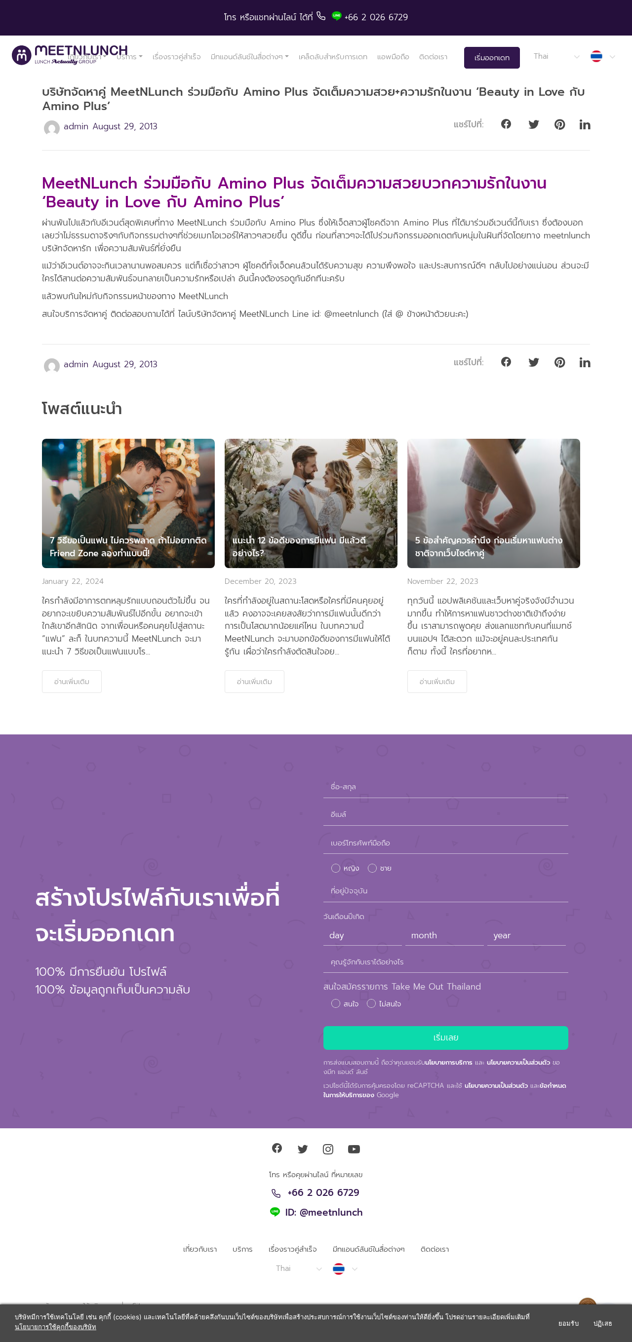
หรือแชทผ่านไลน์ (270, 17)
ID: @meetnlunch (324, 1213)
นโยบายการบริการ (449, 1062)
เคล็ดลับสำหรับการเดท (333, 56)
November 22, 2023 (442, 581)
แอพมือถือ (393, 56)
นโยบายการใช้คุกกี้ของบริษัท (55, 1327)
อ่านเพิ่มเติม (71, 681)
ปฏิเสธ (602, 1323)
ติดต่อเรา (433, 56)
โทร (232, 17)
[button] (556, 56)
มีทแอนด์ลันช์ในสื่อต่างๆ (247, 56)
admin (76, 126)
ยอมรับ (568, 1323)
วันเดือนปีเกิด (343, 916)
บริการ (127, 56)
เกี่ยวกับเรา (84, 56)
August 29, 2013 (125, 126)
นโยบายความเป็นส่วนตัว (518, 1062)
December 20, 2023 (261, 581)
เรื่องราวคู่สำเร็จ (177, 56)
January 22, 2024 (73, 581)
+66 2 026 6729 (323, 1193)
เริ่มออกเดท (492, 57)
